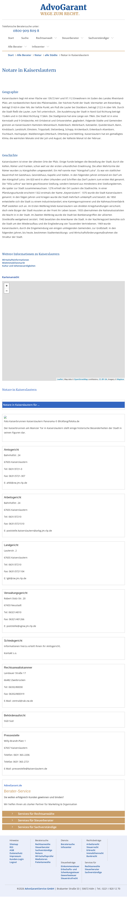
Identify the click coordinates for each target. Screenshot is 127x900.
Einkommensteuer (70, 866)
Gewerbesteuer (68, 875)
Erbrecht (90, 850)
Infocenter (38, 46)
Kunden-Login (17, 859)
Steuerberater (70, 38)
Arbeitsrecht (92, 844)
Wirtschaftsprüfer (44, 856)
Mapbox (120, 379)
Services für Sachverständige (37, 827)
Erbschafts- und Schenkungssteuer (70, 871)
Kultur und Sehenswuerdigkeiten (18, 265)
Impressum (15, 856)
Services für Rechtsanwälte (36, 814)
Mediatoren (41, 859)
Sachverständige (43, 850)
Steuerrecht (92, 847)
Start (11, 38)
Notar (38, 55)
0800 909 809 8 (26, 31)
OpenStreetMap (81, 379)
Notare (38, 853)
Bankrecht (91, 856)
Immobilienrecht (95, 853)
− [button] (7, 290)
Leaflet (60, 379)
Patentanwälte (42, 862)
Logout (13, 862)
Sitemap (14, 844)
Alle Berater (15, 46)
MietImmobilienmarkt (13, 262)
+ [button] (7, 285)
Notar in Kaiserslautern (75, 55)
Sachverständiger (98, 38)
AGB (12, 850)
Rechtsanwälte (42, 844)
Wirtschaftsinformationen (15, 259)
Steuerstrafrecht (69, 878)
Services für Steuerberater (35, 820)
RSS (11, 847)
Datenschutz (16, 853)
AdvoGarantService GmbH (39, 888)
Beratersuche (68, 844)
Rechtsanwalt (44, 38)
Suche (25, 38)
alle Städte (51, 55)
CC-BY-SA (103, 379)
